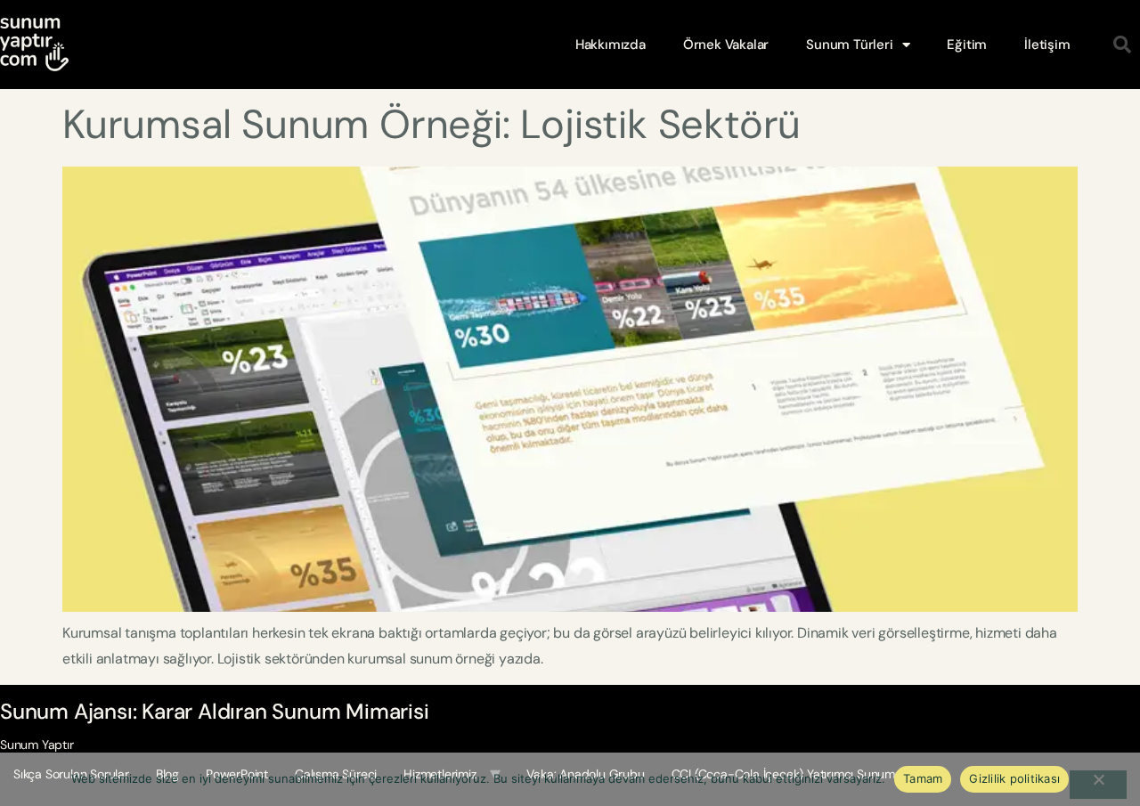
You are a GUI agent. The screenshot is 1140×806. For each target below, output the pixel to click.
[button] (1122, 44)
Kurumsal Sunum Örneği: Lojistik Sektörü (431, 124)
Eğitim (967, 44)
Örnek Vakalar (726, 44)
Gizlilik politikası (1014, 778)
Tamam (922, 778)
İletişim (1047, 44)
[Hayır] (1098, 784)
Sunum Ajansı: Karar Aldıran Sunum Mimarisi (214, 711)
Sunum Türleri (849, 44)
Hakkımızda (610, 44)
